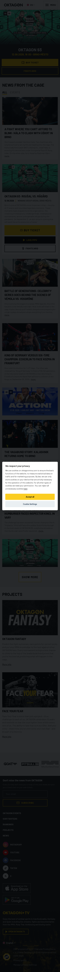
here (25, 488)
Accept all (30, 497)
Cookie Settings (30, 504)
